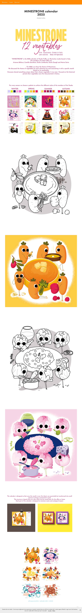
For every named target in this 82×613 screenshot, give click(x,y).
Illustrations (4, 2)
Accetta (50, 610)
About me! (17, 2)
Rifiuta (53, 610)
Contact (11, 2)
